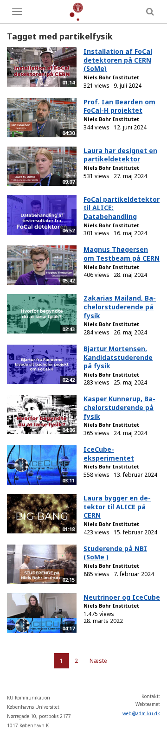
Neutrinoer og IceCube (122, 597)
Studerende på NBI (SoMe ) (115, 553)
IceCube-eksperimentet (109, 453)
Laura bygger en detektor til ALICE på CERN (117, 507)
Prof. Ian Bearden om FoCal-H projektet (119, 106)
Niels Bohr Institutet (111, 77)
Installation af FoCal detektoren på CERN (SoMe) (118, 60)
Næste (98, 661)
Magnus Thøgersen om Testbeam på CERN (122, 254)
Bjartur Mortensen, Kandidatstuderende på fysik (118, 357)
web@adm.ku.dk (141, 713)
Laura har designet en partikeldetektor (120, 155)
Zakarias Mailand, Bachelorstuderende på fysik (120, 307)
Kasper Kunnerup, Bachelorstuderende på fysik (119, 407)
